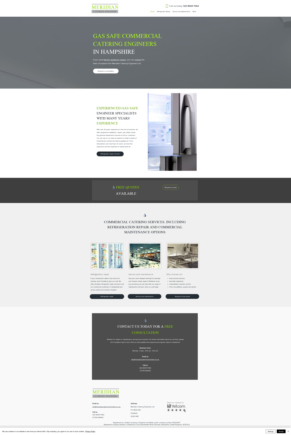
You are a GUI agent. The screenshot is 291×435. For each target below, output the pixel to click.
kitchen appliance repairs (115, 60)
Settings (270, 431)
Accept (281, 431)
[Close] (288, 431)
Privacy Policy (90, 431)
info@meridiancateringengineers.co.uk (145, 359)
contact (137, 60)
